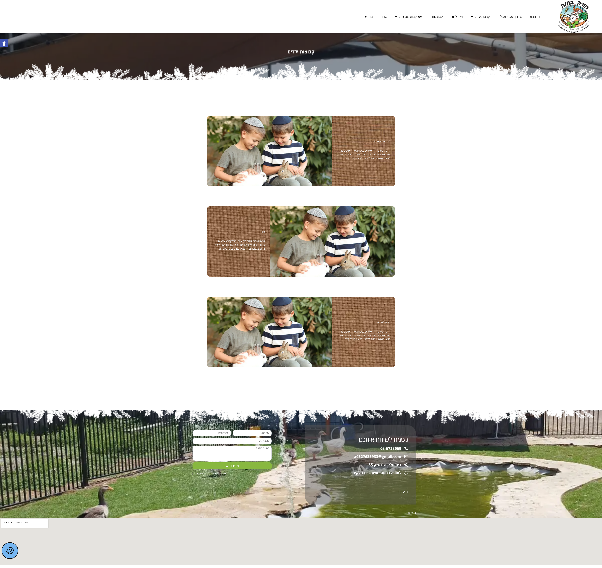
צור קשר (368, 16)
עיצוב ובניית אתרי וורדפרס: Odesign (211, 473)
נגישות (403, 491)
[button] (4, 43)
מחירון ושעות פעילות (510, 16)
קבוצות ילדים (482, 16)
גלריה (384, 16)
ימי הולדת (457, 16)
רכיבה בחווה (437, 16)
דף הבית (535, 16)
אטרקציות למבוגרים (410, 16)
